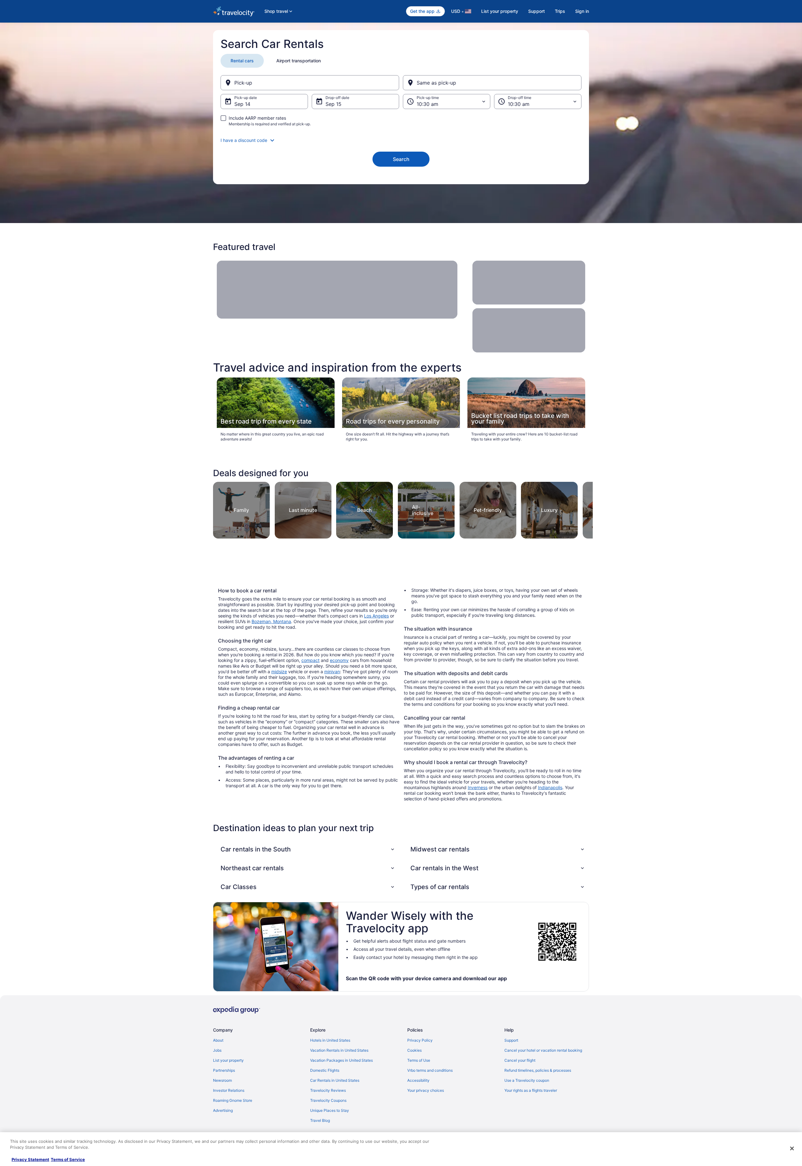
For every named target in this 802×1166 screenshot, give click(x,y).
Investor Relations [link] (228, 1090)
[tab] (242, 60)
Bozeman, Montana (271, 621)
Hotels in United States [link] (330, 1040)
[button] (401, 140)
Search (401, 159)
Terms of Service (68, 1159)
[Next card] (585, 508)
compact (310, 660)
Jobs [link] (217, 1050)
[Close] (792, 1148)
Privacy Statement (30, 1159)
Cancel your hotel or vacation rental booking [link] (543, 1050)
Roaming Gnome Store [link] (232, 1100)
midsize (279, 671)
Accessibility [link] (418, 1080)
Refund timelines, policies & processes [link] (537, 1070)
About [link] (218, 1040)
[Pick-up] (310, 82)
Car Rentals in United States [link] (334, 1080)
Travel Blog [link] (320, 1120)
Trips (560, 11)
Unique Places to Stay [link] (329, 1110)
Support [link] (511, 1040)
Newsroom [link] (222, 1080)
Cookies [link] (414, 1050)
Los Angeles (376, 615)
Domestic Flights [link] (324, 1070)
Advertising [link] (223, 1110)
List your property (499, 11)
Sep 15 (333, 104)
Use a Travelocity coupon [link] (526, 1080)
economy (339, 660)
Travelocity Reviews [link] (328, 1090)
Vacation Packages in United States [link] (341, 1060)
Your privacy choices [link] (425, 1090)
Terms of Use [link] (418, 1060)
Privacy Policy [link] (420, 1040)
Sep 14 (242, 104)
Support (536, 11)
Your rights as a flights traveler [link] (530, 1090)
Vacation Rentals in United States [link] (339, 1050)
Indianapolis (550, 787)
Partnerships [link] (224, 1070)
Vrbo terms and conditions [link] (430, 1070)
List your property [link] (228, 1060)
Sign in (582, 11)
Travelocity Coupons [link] (328, 1100)
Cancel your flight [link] (519, 1060)
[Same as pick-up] (492, 82)
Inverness (477, 787)
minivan (332, 671)
